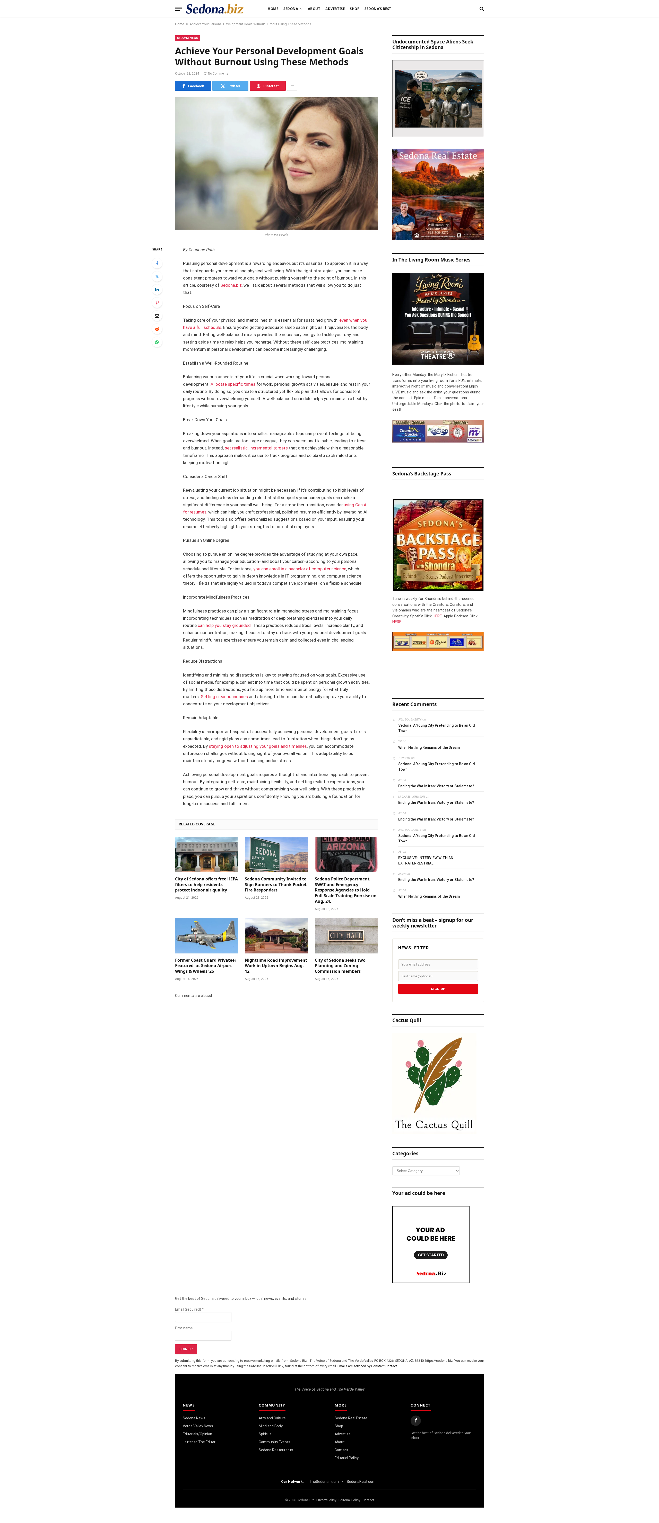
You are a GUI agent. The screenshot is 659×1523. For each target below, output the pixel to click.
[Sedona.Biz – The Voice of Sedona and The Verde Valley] (215, 8)
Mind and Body (271, 1426)
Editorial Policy (347, 1458)
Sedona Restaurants (276, 1450)
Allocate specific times (233, 384)
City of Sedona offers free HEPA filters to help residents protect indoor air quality (206, 884)
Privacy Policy (326, 1500)
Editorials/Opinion (197, 1434)
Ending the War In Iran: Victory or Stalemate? (436, 786)
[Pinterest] (157, 303)
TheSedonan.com (324, 1482)
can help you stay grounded (224, 625)
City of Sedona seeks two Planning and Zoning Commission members (340, 966)
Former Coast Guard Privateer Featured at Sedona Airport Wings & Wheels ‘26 (205, 966)
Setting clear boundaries (224, 696)
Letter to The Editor (199, 1442)
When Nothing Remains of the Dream (429, 747)
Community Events (274, 1442)
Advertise (335, 8)
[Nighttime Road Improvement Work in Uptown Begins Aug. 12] (276, 935)
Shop (354, 8)
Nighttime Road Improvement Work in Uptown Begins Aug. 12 (276, 966)
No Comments (218, 73)
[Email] (157, 316)
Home (273, 8)
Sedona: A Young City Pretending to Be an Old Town (436, 728)
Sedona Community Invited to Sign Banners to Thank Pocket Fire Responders (276, 884)
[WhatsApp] (157, 342)
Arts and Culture (272, 1418)
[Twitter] (157, 276)
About (314, 8)
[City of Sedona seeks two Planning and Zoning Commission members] (346, 935)
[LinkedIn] (157, 289)
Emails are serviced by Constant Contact (367, 1366)
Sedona (290, 8)
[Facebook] (157, 263)
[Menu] (178, 9)
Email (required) (189, 1309)
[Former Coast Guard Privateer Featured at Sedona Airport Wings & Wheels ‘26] (206, 935)
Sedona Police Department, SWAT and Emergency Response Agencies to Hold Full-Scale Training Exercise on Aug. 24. (346, 890)
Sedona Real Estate (351, 1418)
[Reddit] (157, 329)
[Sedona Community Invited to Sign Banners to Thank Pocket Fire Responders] (276, 854)
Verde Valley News (198, 1426)
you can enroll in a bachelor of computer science (299, 568)
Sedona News (187, 38)
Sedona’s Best (378, 8)
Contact (341, 1450)
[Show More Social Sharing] (292, 86)
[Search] (481, 9)
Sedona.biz (231, 285)
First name (184, 1328)
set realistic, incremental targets (256, 448)
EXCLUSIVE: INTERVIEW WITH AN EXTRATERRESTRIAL (425, 860)
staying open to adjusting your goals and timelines (258, 746)
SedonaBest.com (361, 1482)
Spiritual (265, 1434)
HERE (437, 616)
